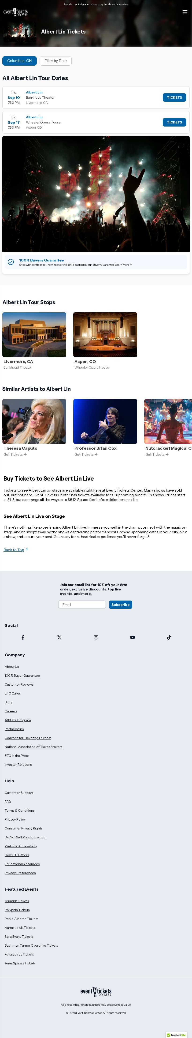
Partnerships (14, 729)
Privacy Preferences (20, 873)
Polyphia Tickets (17, 910)
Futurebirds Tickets (19, 954)
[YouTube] (132, 638)
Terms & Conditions (19, 810)
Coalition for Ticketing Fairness (28, 738)
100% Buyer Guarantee (22, 675)
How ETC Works (17, 855)
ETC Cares (13, 693)
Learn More (122, 264)
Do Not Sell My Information (25, 837)
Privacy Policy (15, 819)
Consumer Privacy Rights (23, 828)
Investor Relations (18, 764)
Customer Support (19, 793)
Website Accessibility (21, 846)
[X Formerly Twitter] (59, 638)
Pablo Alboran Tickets (21, 919)
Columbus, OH (19, 61)
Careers (11, 711)
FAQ (8, 801)
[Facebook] (23, 638)
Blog (8, 702)
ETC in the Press (17, 756)
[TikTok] (169, 638)
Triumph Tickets (17, 901)
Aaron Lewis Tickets (20, 928)
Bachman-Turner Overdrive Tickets (31, 945)
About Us (12, 667)
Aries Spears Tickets (20, 963)
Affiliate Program (18, 720)
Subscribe (120, 604)
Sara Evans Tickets (19, 936)
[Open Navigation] (185, 12)
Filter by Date (55, 61)
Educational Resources (22, 864)
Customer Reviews (19, 684)
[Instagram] (96, 638)
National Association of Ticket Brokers (33, 747)
